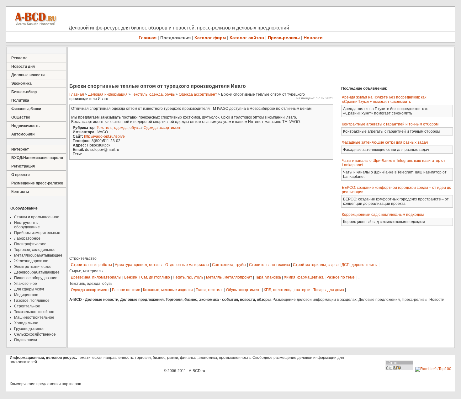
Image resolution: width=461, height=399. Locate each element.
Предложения (175, 37)
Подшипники (25, 340)
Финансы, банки (26, 109)
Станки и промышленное (36, 217)
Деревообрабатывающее (37, 272)
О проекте (20, 175)
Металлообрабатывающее (38, 255)
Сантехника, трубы (229, 265)
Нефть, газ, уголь (188, 277)
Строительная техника (269, 265)
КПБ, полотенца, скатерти (287, 290)
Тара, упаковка (268, 277)
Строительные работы (91, 265)
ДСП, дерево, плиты (360, 265)
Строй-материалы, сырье (316, 265)
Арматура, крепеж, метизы (138, 265)
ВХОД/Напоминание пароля (37, 158)
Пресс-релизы (284, 37)
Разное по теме (340, 277)
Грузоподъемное (29, 329)
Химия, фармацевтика (304, 277)
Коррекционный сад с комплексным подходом (383, 214)
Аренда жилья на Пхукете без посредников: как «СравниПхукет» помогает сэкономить (384, 99)
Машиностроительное (34, 317)
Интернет (20, 149)
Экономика (21, 83)
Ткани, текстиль (209, 290)
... (381, 265)
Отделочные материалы (187, 265)
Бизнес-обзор (24, 92)
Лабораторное (27, 238)
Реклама (19, 58)
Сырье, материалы (86, 271)
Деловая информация (108, 94)
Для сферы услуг (29, 289)
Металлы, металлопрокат (229, 277)
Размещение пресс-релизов (37, 183)
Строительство (83, 258)
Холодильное (26, 323)
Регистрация (23, 166)
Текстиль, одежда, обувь (153, 94)
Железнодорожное (31, 261)
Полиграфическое (30, 244)
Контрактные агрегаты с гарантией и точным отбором (390, 124)
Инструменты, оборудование (27, 225)
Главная (147, 37)
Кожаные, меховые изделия (168, 290)
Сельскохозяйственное (35, 334)
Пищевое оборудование (35, 278)
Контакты (20, 191)
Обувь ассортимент (243, 290)
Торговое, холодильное (35, 249)
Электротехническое (32, 266)
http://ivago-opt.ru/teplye (104, 136)
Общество (20, 117)
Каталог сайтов (247, 37)
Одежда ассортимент (198, 94)
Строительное (27, 306)
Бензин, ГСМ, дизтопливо (147, 277)
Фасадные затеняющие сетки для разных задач (385, 142)
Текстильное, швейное (34, 312)
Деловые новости (28, 75)
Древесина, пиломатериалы (96, 277)
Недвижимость (25, 126)
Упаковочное (25, 283)
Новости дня (23, 66)
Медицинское (26, 295)
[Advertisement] (182, 66)
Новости (313, 37)
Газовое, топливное (32, 300)
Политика (20, 100)
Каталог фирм (210, 37)
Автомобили (22, 134)
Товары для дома (328, 290)
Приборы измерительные (37, 233)
